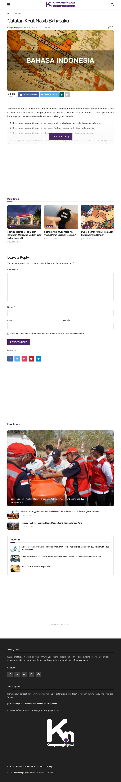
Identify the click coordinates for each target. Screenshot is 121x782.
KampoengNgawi (14, 27)
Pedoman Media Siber (25, 766)
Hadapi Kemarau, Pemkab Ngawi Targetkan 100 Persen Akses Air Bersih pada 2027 (47, 498)
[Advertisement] (60, 171)
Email (10, 320)
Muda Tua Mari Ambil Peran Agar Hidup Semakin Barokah (97, 233)
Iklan (9, 766)
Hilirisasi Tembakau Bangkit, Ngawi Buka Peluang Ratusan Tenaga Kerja (51, 523)
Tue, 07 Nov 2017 (34, 27)
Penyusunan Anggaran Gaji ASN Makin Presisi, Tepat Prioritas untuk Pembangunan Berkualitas (61, 511)
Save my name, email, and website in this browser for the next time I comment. (47, 333)
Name (11, 307)
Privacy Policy (46, 766)
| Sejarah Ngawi (14, 703)
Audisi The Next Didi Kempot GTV (36, 566)
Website (67, 320)
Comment (12, 269)
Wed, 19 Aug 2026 (28, 515)
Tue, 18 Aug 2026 (28, 527)
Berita (54, 703)
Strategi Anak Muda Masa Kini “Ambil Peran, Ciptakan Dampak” (60, 233)
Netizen (18, 13)
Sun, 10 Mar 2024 (88, 239)
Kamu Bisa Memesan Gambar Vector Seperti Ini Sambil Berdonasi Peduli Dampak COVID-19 (61, 556)
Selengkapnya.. (81, 660)
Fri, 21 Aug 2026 (17, 503)
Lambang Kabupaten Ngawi (37, 703)
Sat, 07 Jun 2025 (15, 242)
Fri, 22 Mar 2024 (52, 239)
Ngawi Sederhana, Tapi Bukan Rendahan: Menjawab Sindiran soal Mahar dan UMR (24, 235)
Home (9, 13)
